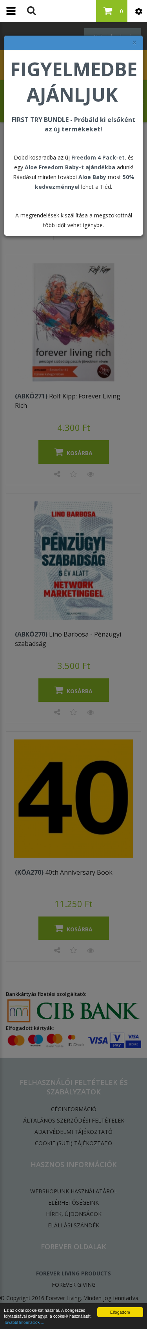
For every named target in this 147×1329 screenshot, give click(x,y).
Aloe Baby (92, 177)
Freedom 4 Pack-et (98, 157)
